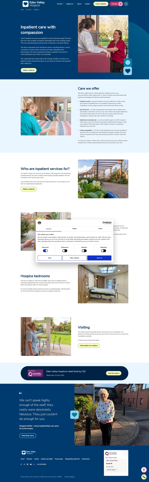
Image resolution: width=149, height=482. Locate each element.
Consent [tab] (48, 229)
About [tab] (100, 228)
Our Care (59, 4)
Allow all (99, 258)
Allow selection (74, 258)
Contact (87, 4)
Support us (69, 4)
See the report (113, 373)
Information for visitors (89, 345)
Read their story (28, 435)
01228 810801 (42, 464)
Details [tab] (74, 228)
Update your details (47, 459)
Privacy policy (59, 459)
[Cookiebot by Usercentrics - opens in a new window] (103, 223)
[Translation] (144, 477)
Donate (114, 4)
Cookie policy (86, 459)
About (79, 4)
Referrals (29, 459)
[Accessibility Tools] (144, 470)
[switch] (64, 250)
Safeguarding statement (72, 459)
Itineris (72, 477)
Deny (49, 258)
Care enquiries (101, 4)
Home (22, 10)
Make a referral (28, 70)
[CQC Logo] (111, 455)
